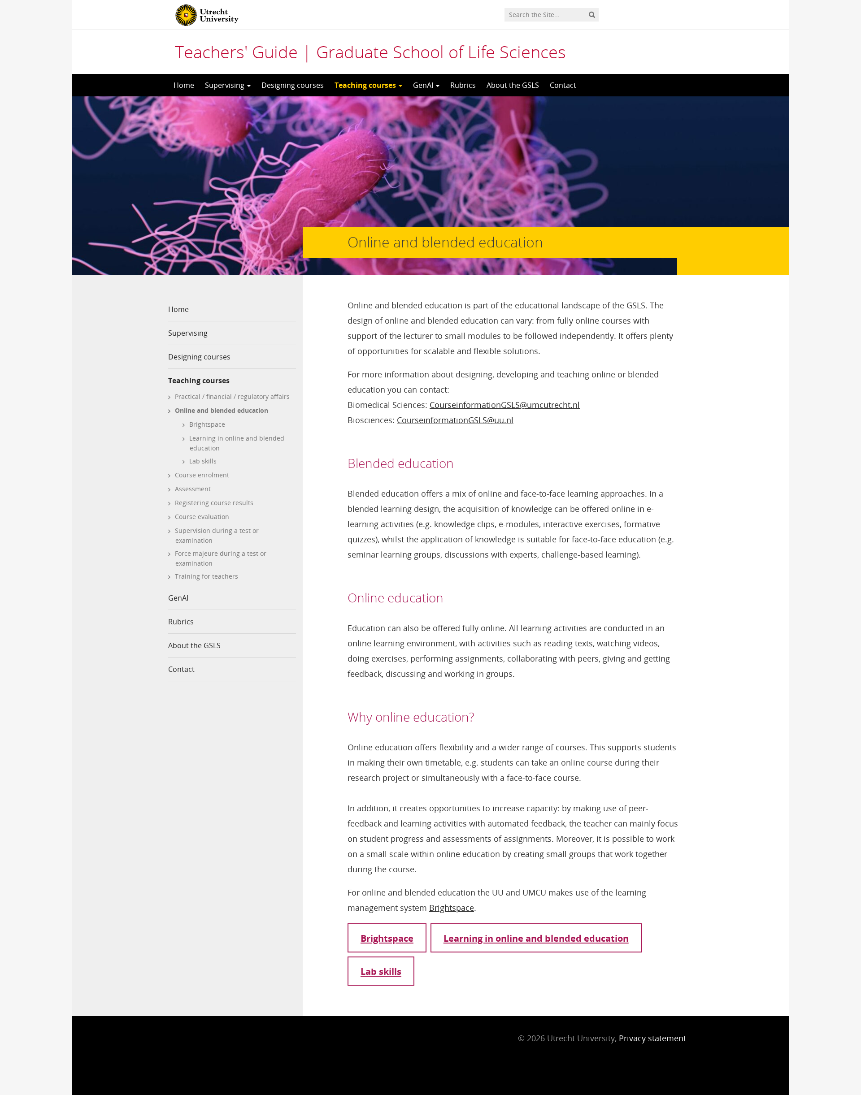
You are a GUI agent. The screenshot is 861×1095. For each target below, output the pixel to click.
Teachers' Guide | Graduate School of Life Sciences (370, 51)
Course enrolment (202, 475)
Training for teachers (206, 576)
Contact (563, 85)
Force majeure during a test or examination (220, 558)
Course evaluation (202, 516)
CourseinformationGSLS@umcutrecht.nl (505, 404)
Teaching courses (366, 85)
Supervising (225, 85)
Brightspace (207, 424)
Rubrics (463, 85)
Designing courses (292, 85)
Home (184, 85)
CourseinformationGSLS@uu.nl (455, 420)
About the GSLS (513, 85)
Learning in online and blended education (236, 443)
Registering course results (214, 502)
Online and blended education (221, 410)
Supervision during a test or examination (217, 535)
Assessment (193, 489)
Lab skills (203, 461)
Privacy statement (652, 1038)
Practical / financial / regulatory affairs (232, 396)
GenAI (424, 85)
